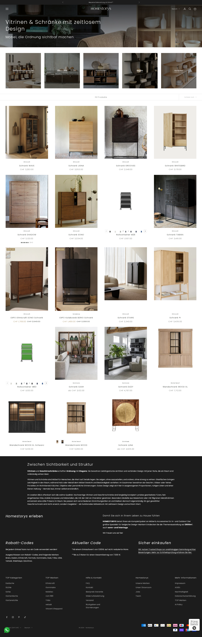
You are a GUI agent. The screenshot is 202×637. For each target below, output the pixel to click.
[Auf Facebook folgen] (7, 617)
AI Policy (178, 604)
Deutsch (174, 9)
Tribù (48, 600)
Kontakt (89, 587)
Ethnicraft (50, 583)
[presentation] (145, 231)
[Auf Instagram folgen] (13, 617)
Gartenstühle (12, 600)
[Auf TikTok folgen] (25, 617)
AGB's (177, 587)
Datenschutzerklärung (185, 596)
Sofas (8, 591)
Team (138, 596)
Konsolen (179, 70)
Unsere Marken (143, 583)
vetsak (49, 604)
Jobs (138, 591)
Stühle (8, 587)
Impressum (180, 583)
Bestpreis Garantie (94, 591)
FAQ (88, 583)
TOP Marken (180, 600)
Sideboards (62, 70)
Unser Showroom (143, 587)
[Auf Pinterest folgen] (19, 617)
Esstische (10, 583)
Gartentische (12, 596)
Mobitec (49, 591)
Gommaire (51, 587)
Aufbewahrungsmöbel (23, 70)
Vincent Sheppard (54, 608)
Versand (90, 600)
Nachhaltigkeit (181, 591)
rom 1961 (49, 596)
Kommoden (101, 70)
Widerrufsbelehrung (95, 596)
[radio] (110, 231)
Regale (140, 70)
